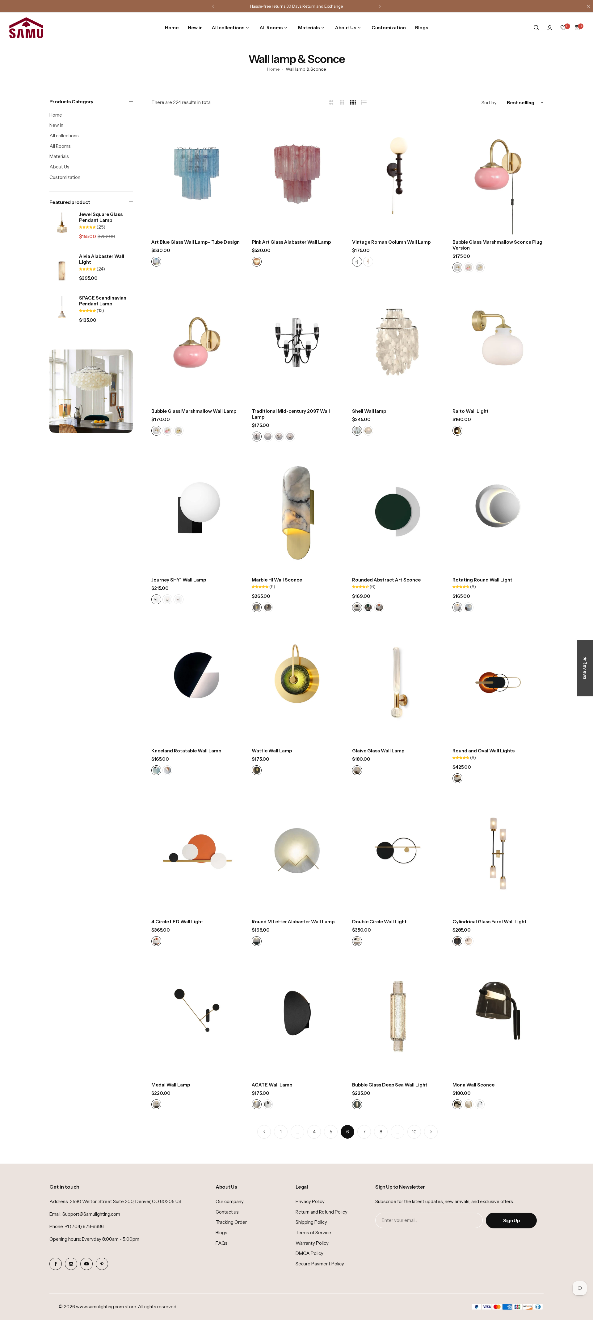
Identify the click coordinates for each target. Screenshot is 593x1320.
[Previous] (264, 1132)
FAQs (222, 1243)
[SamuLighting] (26, 27)
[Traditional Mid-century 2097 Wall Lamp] (297, 342)
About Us (59, 167)
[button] (213, 6)
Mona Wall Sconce (473, 1085)
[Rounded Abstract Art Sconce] (397, 511)
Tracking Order (231, 1222)
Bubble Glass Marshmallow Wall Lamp (193, 411)
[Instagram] (71, 1264)
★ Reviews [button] (585, 668)
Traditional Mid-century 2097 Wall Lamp (291, 414)
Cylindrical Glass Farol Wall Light (489, 922)
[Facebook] (55, 1264)
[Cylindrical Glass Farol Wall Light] (498, 853)
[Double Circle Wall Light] (397, 853)
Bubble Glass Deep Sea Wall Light (389, 1085)
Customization (64, 177)
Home (273, 69)
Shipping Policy (311, 1222)
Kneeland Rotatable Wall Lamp (186, 751)
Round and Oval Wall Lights (483, 751)
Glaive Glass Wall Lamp (378, 751)
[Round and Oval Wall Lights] (498, 682)
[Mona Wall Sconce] (498, 1016)
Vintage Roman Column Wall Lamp (391, 242)
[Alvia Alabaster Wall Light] (61, 271)
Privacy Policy (310, 1201)
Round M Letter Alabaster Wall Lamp (293, 922)
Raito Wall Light (470, 411)
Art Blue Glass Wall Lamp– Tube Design (195, 242)
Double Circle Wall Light (379, 922)
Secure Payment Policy (320, 1264)
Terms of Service (313, 1232)
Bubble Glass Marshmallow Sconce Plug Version (497, 245)
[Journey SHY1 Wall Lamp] (196, 511)
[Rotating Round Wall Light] (498, 511)
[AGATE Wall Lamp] (297, 1016)
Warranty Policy (312, 1243)
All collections (64, 136)
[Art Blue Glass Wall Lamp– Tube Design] (196, 173)
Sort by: (490, 103)
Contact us (227, 1212)
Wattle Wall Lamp (272, 751)
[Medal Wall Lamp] (196, 1016)
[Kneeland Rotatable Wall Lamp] (196, 682)
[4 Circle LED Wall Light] (196, 853)
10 (414, 1132)
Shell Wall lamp (369, 411)
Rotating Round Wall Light (482, 580)
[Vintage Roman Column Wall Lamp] (397, 173)
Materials (59, 156)
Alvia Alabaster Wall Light (101, 259)
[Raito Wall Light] (498, 342)
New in (56, 125)
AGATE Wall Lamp (272, 1085)
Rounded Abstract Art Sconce (386, 580)
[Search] (536, 28)
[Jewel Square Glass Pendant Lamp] (61, 229)
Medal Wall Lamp (170, 1085)
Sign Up (511, 1220)
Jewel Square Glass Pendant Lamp (101, 217)
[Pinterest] (102, 1264)
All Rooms (60, 146)
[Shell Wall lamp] (397, 342)
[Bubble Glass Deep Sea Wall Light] (397, 1016)
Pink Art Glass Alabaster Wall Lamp (291, 242)
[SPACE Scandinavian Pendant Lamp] (61, 312)
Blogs (221, 1232)
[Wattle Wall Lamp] (297, 682)
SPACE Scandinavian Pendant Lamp (102, 301)
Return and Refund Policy (321, 1212)
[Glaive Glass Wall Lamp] (397, 682)
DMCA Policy (309, 1253)
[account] (550, 28)
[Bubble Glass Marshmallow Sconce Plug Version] (498, 173)
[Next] (431, 1132)
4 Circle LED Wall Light (177, 922)
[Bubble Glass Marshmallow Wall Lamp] (196, 342)
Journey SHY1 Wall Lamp (178, 580)
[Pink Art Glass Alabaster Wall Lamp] (297, 173)
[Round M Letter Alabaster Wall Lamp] (297, 853)
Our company (230, 1201)
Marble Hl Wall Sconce (277, 580)
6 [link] (347, 1132)
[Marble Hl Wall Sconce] (297, 511)
